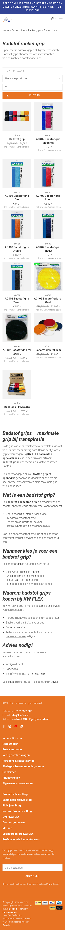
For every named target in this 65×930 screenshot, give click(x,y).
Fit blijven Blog (11, 805)
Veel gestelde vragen (16, 755)
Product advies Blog (15, 794)
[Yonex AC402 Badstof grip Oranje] (16, 225)
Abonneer (33, 876)
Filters (34, 95)
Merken (7, 828)
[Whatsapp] (21, 726)
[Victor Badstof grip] (16, 117)
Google (6, 925)
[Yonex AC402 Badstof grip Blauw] (48, 225)
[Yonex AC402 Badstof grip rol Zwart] (16, 328)
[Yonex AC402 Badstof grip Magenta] (48, 117)
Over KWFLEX (11, 816)
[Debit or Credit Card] (59, 908)
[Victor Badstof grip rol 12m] (48, 328)
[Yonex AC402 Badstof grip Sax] (16, 174)
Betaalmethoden (12, 749)
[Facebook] (3, 726)
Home (5, 30)
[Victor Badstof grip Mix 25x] (16, 385)
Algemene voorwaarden (17, 783)
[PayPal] (53, 908)
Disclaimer (9, 772)
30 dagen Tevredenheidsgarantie (23, 766)
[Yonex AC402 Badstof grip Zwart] (16, 277)
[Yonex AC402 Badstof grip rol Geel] (48, 277)
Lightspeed (11, 909)
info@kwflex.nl (14, 664)
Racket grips (34, 30)
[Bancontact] (52, 903)
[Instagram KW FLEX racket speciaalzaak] (9, 726)
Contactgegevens (13, 822)
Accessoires (18, 30)
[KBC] (59, 903)
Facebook (12, 669)
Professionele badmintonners (21, 839)
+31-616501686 (35, 673)
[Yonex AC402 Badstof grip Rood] (48, 174)
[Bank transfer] (45, 903)
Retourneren (10, 743)
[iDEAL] (38, 903)
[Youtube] (15, 726)
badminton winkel (16, 636)
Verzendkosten (12, 738)
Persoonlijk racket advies (18, 760)
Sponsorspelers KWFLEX (18, 833)
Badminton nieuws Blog (17, 799)
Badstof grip (50, 30)
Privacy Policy (11, 777)
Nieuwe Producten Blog (17, 811)
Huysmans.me (9, 912)
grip (11, 446)
